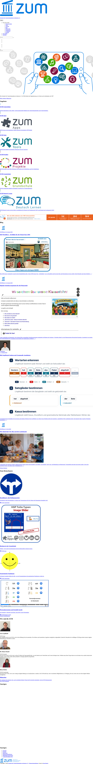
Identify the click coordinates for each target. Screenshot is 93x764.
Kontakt (7, 32)
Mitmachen (7, 28)
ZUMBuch (7, 31)
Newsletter (5, 33)
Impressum (5, 753)
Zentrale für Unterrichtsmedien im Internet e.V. (10, 17)
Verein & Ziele (8, 23)
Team (6, 25)
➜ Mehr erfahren (37, 218)
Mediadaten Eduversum (8, 755)
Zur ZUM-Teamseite (4, 681)
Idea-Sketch (45, 763)
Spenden (4, 34)
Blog (6, 27)
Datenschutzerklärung (7, 754)
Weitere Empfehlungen (5, 616)
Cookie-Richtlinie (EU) (8, 756)
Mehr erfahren (3, 98)
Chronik (7, 26)
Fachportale (7, 30)
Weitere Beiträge (3, 468)
